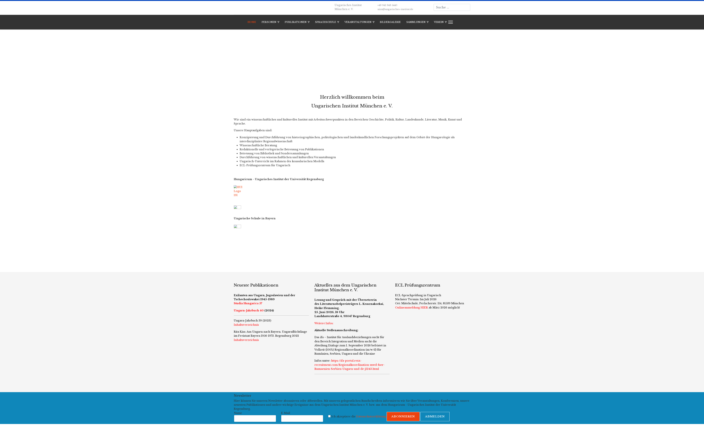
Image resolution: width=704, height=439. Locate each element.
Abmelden (435, 416)
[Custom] (240, 7)
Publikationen (296, 22)
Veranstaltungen (357, 22)
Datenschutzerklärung (371, 416)
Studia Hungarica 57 (248, 303)
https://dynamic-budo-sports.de (255, 244)
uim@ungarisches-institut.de (395, 9)
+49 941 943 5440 (387, 5)
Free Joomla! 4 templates (344, 431)
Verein (439, 22)
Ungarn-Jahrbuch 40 (249, 310)
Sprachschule (325, 22)
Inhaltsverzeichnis (246, 340)
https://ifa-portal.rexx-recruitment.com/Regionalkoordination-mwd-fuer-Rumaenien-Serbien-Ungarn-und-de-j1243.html (349, 365)
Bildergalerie (390, 22)
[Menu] (450, 22)
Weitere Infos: (323, 323)
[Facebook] (235, 7)
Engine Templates (389, 431)
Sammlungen (416, 22)
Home (251, 22)
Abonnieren (403, 416)
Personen (269, 22)
